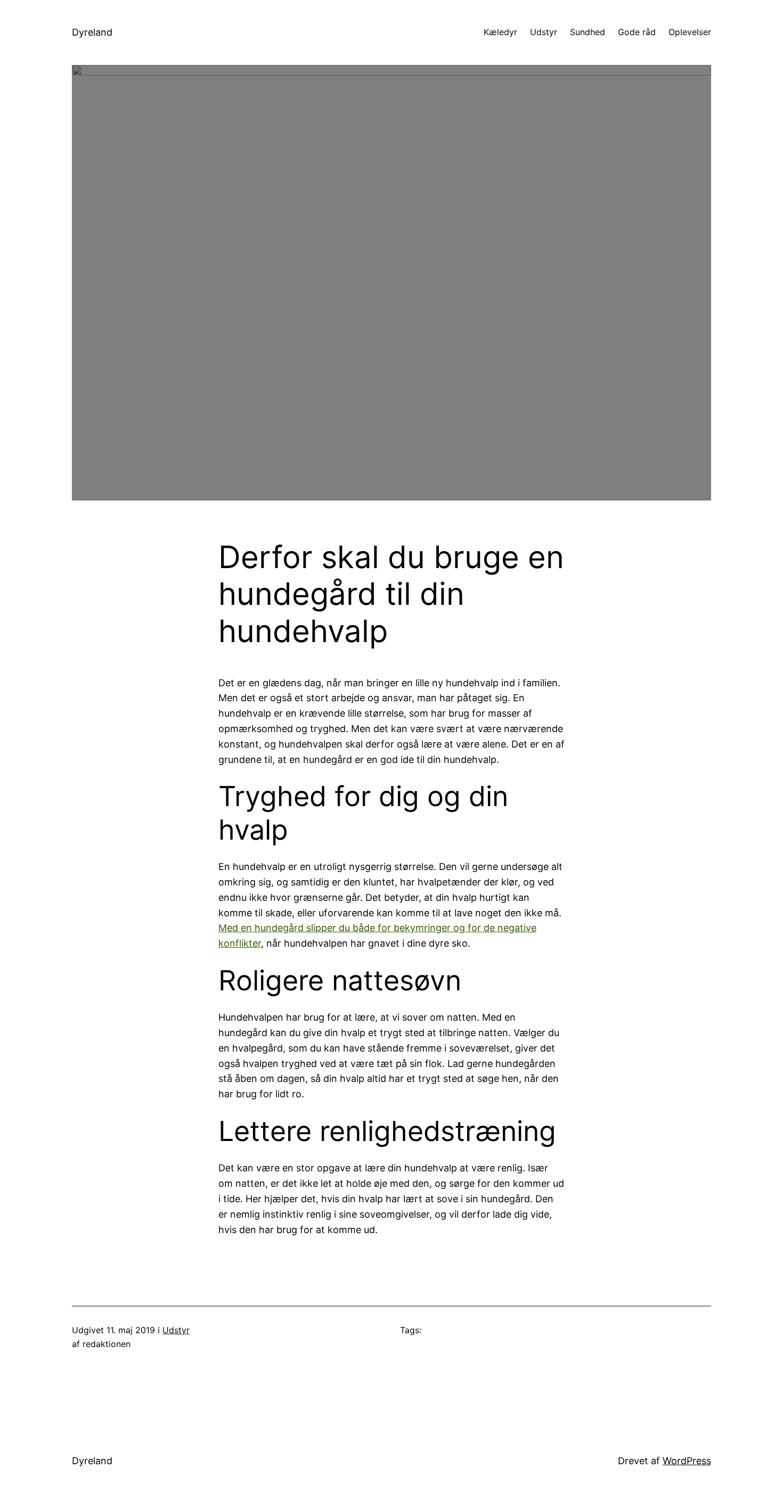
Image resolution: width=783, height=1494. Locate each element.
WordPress (687, 1460)
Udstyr (176, 1330)
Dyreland (92, 32)
